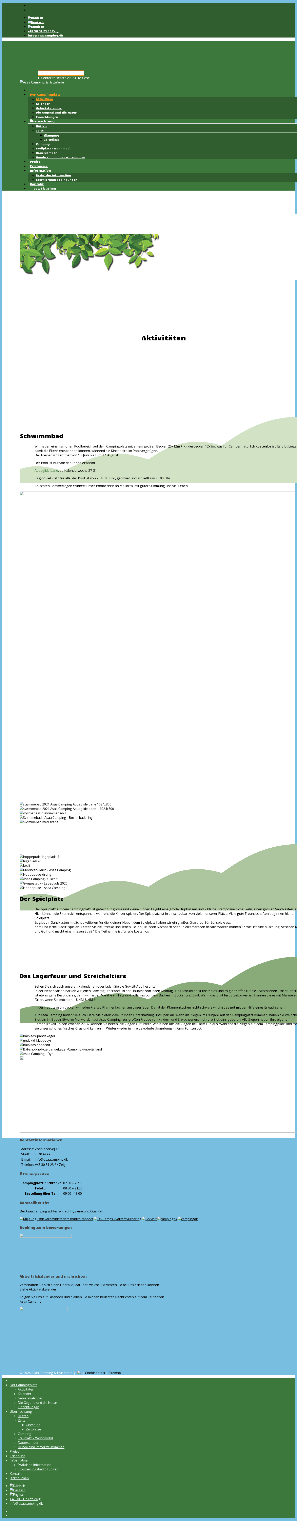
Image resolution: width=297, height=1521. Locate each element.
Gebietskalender (49, 108)
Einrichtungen (47, 117)
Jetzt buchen (45, 188)
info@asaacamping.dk (45, 35)
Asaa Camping (30, 1301)
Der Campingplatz (45, 94)
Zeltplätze (51, 139)
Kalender (43, 103)
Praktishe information (53, 175)
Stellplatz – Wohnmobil (54, 148)
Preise (35, 161)
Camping (43, 144)
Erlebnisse (39, 166)
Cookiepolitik (95, 1373)
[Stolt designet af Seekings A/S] (79, 1373)
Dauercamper (46, 152)
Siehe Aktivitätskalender (38, 1289)
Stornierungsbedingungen (56, 179)
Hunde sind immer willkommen (60, 157)
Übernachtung (42, 121)
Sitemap (114, 1373)
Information (40, 170)
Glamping (51, 135)
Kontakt (37, 184)
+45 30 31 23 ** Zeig (43, 31)
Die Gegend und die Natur (56, 112)
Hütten (41, 126)
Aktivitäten (44, 99)
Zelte (40, 130)
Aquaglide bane (46, 470)
